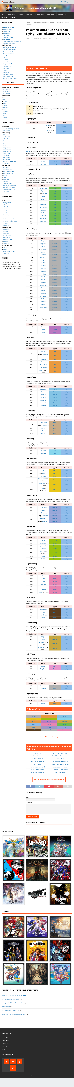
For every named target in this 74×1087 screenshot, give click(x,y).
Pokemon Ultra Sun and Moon (58, 39)
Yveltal (43, 618)
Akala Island (6, 31)
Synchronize (6, 163)
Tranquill (43, 293)
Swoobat (43, 587)
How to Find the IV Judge (60, 753)
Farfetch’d (43, 257)
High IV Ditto (6, 159)
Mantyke (43, 400)
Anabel (5, 118)
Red (4, 97)
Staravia (43, 282)
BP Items (5, 223)
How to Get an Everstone (37, 770)
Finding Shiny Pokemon (60, 767)
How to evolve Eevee (9, 187)
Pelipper (43, 397)
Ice (55, 451)
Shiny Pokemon (7, 151)
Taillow (43, 271)
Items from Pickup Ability (10, 221)
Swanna (43, 405)
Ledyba (43, 196)
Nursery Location (8, 141)
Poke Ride (6, 253)
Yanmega (43, 221)
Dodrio (43, 263)
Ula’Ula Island (6, 33)
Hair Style (29, 14)
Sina (4, 116)
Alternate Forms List (9, 189)
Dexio (4, 113)
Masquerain (43, 207)
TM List (5, 247)
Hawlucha (43, 703)
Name (28, 797)
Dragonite (43, 507)
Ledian (43, 199)
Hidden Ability (6, 1006)
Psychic (55, 576)
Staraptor (43, 285)
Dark (54, 609)
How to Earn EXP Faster (60, 761)
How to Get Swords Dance (60, 764)
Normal (54, 241)
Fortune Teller (7, 235)
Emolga (43, 476)
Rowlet (43, 556)
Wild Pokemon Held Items (10, 217)
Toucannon (43, 310)
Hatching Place (7, 149)
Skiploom (43, 543)
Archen (43, 428)
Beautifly (43, 204)
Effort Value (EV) (7, 169)
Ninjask (43, 210)
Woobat (43, 584)
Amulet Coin (6, 60)
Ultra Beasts (51, 14)
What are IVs (6, 137)
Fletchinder (43, 364)
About (3, 1049)
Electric (55, 470)
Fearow (43, 255)
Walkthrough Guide (37, 772)
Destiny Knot (6, 153)
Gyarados (43, 389)
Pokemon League (8, 37)
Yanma (43, 202)
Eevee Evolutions (8, 76)
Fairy (54, 666)
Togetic (42, 666)
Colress (5, 105)
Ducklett (43, 403)
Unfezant (43, 296)
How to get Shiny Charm (10, 161)
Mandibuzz (43, 615)
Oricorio (41, 370)
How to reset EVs (8, 173)
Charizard (43, 351)
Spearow (43, 252)
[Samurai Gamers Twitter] (13, 1061)
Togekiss (43, 669)
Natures (5, 135)
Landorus (41, 642)
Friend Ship (6, 179)
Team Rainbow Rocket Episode (12, 41)
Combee (43, 216)
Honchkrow (43, 609)
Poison (55, 327)
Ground (54, 637)
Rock (54, 423)
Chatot (43, 288)
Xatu (43, 579)
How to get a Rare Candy (37, 767)
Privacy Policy (5, 1038)
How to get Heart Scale (9, 185)
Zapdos (43, 470)
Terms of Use (5, 1040)
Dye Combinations (8, 239)
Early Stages (6, 89)
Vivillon (43, 224)
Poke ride (5, 58)
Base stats (6, 167)
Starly (43, 279)
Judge (4, 145)
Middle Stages (7, 91)
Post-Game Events (60, 772)
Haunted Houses (7, 237)
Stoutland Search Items (9, 219)
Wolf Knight (44, 39)
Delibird (43, 453)
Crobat (43, 332)
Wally (4, 103)
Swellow (43, 274)
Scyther (43, 191)
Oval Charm (6, 157)
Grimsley (5, 107)
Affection (5, 181)
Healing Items (7, 203)
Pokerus (5, 177)
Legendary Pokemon (9, 43)
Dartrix (43, 559)
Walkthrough (10, 14)
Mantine (43, 392)
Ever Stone (6, 155)
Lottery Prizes (7, 231)
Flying (64, 126)
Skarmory (43, 686)
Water (55, 389)
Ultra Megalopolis (8, 74)
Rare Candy (6, 192)
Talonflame (43, 367)
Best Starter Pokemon (37, 761)
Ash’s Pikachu (62, 14)
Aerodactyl (43, 423)
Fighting (54, 703)
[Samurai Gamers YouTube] (19, 1061)
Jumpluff (43, 546)
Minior (43, 434)
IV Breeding (6, 139)
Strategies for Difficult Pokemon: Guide (13, 1003)
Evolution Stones (8, 213)
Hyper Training (7, 147)
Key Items (6, 225)
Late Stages (6, 93)
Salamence (43, 513)
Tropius (43, 548)
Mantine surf (6, 70)
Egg (4, 143)
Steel (54, 686)
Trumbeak (43, 307)
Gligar (43, 637)
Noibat (28, 151)
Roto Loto (37, 764)
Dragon (66, 161)
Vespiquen (43, 218)
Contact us (5, 1043)
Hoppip (43, 540)
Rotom (44, 473)
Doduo (43, 260)
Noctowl (43, 268)
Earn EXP (12, 17)
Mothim (43, 213)
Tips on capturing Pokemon (11, 129)
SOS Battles (60, 759)
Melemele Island (7, 29)
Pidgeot (42, 244)
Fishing (5, 249)
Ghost (49, 727)
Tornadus (46, 125)
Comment (29, 802)
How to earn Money (8, 54)
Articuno (43, 451)
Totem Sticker (7, 66)
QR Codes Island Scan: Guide (10, 1010)
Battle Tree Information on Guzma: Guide (14, 995)
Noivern (43, 164)
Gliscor (43, 639)
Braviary (43, 301)
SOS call (5, 175)
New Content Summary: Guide (10, 999)
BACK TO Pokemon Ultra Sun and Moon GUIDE (49, 779)
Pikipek (43, 304)
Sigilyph (43, 590)
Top (2, 14)
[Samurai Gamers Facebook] (6, 1061)
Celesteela (43, 689)
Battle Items (6, 205)
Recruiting (4, 1046)
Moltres (43, 359)
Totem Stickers (39, 14)
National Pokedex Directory (49, 737)
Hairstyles (5, 241)
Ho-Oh (43, 362)
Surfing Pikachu (7, 62)
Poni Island (6, 35)
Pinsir (45, 193)
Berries (5, 209)
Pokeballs (5, 207)
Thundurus (41, 479)
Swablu (43, 277)
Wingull (43, 394)
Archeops (43, 431)
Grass (55, 540)
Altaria (43, 510)
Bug (55, 188)
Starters (4, 17)
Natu (43, 576)
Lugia (43, 581)
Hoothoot (43, 266)
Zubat (43, 327)
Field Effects (6, 131)
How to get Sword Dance (10, 78)
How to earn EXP (8, 52)
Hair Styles (37, 753)
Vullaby (43, 612)
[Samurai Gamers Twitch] (13, 1068)
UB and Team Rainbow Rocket (60, 756)
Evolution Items (7, 211)
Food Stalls (6, 233)
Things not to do (7, 64)
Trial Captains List (37, 759)
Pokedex (20, 14)
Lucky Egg (6, 68)
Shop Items (6, 229)
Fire (55, 351)
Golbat (43, 330)
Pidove (43, 290)
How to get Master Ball (9, 48)
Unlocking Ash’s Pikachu (60, 770)
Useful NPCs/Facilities (9, 251)
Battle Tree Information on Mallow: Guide (14, 1014)
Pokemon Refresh (8, 183)
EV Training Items (8, 215)
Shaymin (42, 551)
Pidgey (43, 241)
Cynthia (5, 101)
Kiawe (4, 109)
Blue (4, 99)
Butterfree (43, 188)
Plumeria (5, 111)
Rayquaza (43, 518)
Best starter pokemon (9, 50)
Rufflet (43, 299)
